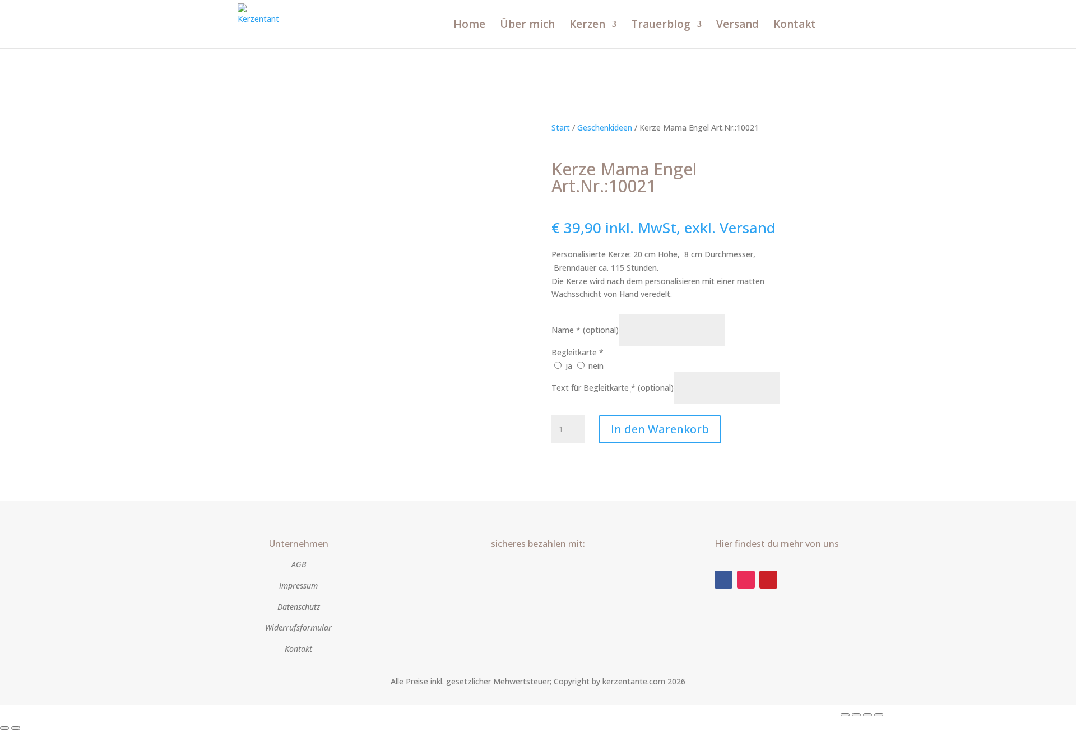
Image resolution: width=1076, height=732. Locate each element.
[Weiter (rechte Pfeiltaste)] (15, 728)
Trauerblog (660, 25)
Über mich (527, 25)
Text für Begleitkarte (612, 387)
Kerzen (587, 25)
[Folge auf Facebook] (723, 580)
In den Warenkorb (660, 429)
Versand (737, 25)
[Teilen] (867, 714)
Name (585, 330)
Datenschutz (298, 606)
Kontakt (794, 25)
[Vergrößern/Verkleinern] (845, 714)
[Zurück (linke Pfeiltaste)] (4, 728)
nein (595, 365)
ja (568, 365)
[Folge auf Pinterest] (768, 580)
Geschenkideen (604, 127)
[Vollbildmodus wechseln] (856, 714)
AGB (298, 564)
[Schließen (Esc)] (878, 714)
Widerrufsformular (298, 627)
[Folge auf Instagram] (746, 580)
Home (469, 25)
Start (560, 127)
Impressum (298, 585)
